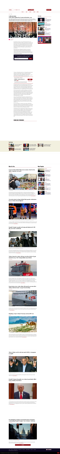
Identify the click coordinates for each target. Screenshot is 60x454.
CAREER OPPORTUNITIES (16, 449)
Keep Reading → (33, 195)
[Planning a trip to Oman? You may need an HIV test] (23, 324)
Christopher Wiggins (10, 259)
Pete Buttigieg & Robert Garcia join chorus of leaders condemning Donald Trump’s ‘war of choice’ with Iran (22, 420)
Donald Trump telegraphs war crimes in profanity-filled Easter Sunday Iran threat (22, 379)
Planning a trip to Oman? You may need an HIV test (21, 313)
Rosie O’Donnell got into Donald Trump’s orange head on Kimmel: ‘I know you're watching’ (48, 20)
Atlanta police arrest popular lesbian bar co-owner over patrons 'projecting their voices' (48, 175)
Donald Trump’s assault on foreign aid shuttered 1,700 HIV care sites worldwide (22, 227)
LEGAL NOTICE (35, 449)
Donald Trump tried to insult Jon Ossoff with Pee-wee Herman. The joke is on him (48, 193)
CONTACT (9, 449)
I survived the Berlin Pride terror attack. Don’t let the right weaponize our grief (22, 170)
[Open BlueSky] (16, 9)
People (46, 182)
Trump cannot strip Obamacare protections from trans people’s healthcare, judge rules (48, 25)
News (45, 173)
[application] (44, 40)
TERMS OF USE (31, 449)
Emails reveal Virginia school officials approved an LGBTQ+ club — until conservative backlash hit (48, 35)
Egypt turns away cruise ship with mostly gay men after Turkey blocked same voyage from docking (22, 287)
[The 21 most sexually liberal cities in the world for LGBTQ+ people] (11, 145)
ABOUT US (12, 449)
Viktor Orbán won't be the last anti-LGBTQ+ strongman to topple (22, 352)
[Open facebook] (14, 9)
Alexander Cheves (10, 172)
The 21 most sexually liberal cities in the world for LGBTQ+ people (18, 145)
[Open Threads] (17, 9)
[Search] (45, 9)
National (46, 27)
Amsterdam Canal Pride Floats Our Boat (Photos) (18, 149)
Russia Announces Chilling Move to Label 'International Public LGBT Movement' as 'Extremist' (32, 145)
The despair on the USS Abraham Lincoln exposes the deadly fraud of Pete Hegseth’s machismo (48, 171)
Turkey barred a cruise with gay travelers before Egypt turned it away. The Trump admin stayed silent (22, 257)
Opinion (46, 18)
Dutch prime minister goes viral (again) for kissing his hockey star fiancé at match (48, 184)
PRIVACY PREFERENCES (28, 449)
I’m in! (30, 58)
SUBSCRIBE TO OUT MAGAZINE (10, 9)
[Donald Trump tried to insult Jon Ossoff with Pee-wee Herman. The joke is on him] (41, 192)
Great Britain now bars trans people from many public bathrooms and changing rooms (47, 145)
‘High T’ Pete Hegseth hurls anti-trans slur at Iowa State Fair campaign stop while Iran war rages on (48, 30)
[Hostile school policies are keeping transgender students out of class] (41, 188)
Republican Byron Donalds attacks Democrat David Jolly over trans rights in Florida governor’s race (48, 180)
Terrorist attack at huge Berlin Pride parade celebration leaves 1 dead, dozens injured (22, 200)
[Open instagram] (19, 9)
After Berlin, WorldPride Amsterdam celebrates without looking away (32, 149)
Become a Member (30, 79)
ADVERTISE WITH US (20, 449)
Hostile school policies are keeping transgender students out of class (48, 189)
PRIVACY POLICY (23, 449)
